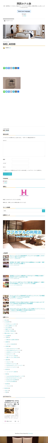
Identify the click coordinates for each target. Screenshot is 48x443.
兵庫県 (6, 346)
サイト (4, 167)
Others (5, 320)
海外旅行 (6, 388)
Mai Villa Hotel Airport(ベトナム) (13, 378)
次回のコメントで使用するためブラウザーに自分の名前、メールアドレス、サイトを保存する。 (23, 170)
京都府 (6, 342)
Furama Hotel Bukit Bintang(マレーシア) (15, 376)
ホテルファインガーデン (11, 367)
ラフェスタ (8, 386)
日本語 (24, 16)
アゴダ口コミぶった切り (10, 324)
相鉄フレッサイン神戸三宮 (12, 357)
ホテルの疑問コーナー (10, 326)
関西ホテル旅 (24, 3)
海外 (6, 374)
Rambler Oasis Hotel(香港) (12, 379)
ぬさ (10, 47)
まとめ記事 (6, 322)
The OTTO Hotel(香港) (11, 381)
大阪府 (6, 359)
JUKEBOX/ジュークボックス (12, 352)
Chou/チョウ (9, 362)
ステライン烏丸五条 (10, 344)
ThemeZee (30, 433)
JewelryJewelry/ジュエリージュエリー (14, 365)
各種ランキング (8, 329)
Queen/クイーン (10, 354)
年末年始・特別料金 (9, 331)
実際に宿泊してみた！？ (9, 333)
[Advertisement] (24, 58)
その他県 (7, 335)
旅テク (6, 390)
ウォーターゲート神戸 (11, 355)
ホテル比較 (7, 327)
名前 (4, 159)
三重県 (6, 337)
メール (4, 163)
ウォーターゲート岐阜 (11, 371)
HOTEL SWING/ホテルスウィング (13, 350)
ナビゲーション (9, 20)
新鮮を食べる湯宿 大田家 (12, 339)
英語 (6, 392)
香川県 (6, 383)
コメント (4, 140)
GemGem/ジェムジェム (11, 363)
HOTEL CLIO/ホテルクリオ (12, 348)
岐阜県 (6, 369)
